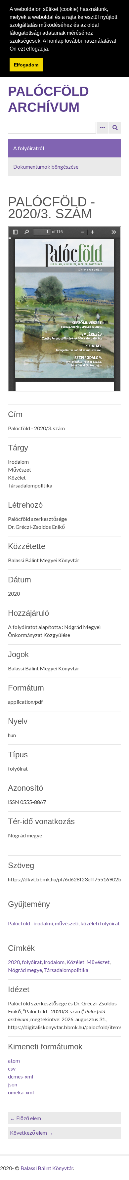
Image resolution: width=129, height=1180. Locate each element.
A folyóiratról (28, 148)
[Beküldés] (115, 128)
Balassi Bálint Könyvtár (47, 1168)
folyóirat (32, 962)
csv (12, 1068)
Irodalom (54, 962)
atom (14, 1060)
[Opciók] (102, 128)
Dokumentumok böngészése (45, 166)
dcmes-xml (20, 1076)
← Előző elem (25, 1118)
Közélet (75, 962)
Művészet (97, 962)
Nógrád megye (25, 970)
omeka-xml (21, 1092)
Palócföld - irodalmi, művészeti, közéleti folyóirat (64, 923)
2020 (14, 962)
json (12, 1084)
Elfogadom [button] (26, 64)
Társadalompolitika (66, 970)
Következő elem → (31, 1132)
